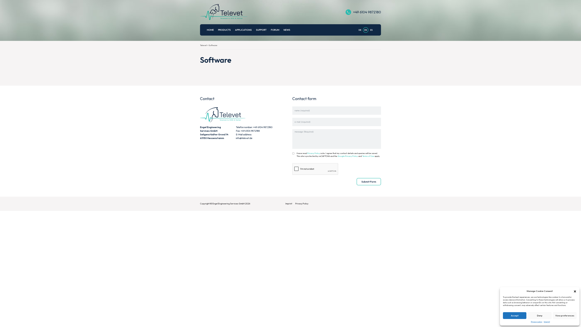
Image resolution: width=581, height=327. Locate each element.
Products (224, 29)
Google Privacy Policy (348, 156)
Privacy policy (536, 322)
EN (365, 30)
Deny (539, 315)
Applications (243, 29)
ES (371, 30)
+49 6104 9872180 (367, 12)
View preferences (564, 315)
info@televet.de (244, 138)
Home (210, 29)
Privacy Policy (313, 153)
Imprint (547, 322)
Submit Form (368, 181)
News (287, 29)
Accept (515, 315)
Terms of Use (368, 156)
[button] (574, 291)
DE (360, 30)
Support (261, 29)
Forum (275, 29)
